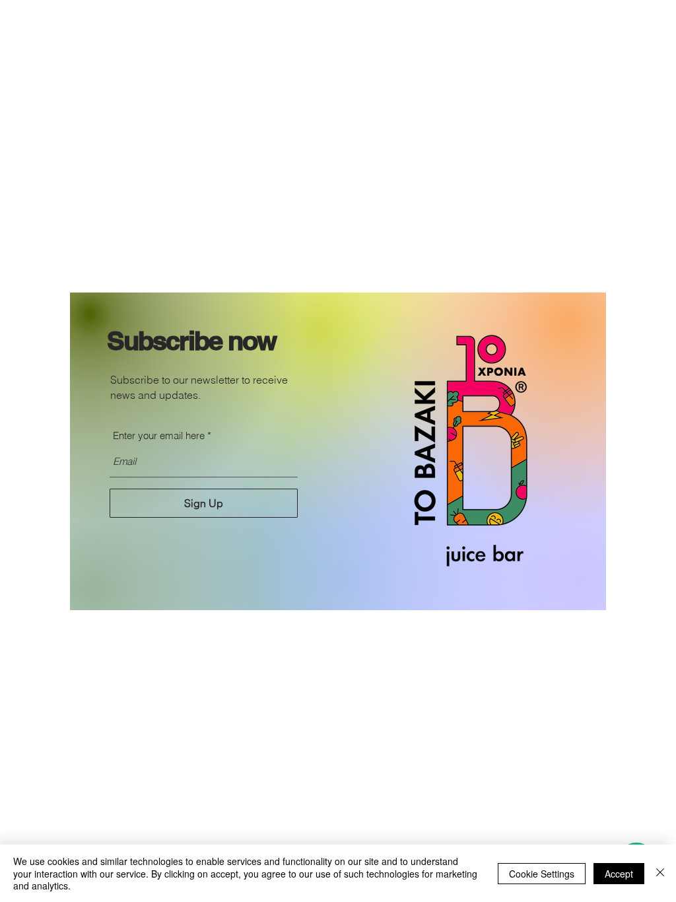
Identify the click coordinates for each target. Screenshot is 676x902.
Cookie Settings (541, 873)
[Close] (660, 873)
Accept (619, 873)
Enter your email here (159, 435)
